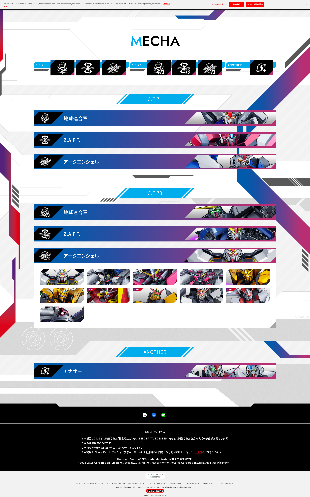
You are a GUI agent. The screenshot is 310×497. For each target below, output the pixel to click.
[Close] (306, 4)
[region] (155, 5)
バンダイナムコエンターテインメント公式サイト (91, 483)
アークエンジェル (81, 161)
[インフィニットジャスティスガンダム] (155, 277)
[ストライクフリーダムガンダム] (62, 277)
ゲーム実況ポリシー (192, 483)
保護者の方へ (207, 483)
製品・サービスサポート (137, 483)
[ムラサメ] (201, 295)
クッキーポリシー (175, 483)
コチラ (198, 452)
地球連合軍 (76, 118)
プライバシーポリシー (157, 483)
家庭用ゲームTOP (118, 483)
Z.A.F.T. (72, 139)
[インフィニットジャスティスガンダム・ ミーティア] (201, 277)
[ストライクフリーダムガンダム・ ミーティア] (108, 277)
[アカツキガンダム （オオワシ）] (248, 277)
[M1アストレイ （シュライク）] (248, 295)
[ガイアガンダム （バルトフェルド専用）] (108, 295)
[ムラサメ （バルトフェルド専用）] (155, 295)
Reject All (236, 4)
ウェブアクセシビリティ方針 (226, 483)
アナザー (73, 371)
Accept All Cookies (255, 4)
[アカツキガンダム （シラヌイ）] (62, 295)
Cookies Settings (219, 4)
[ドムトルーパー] (62, 314)
